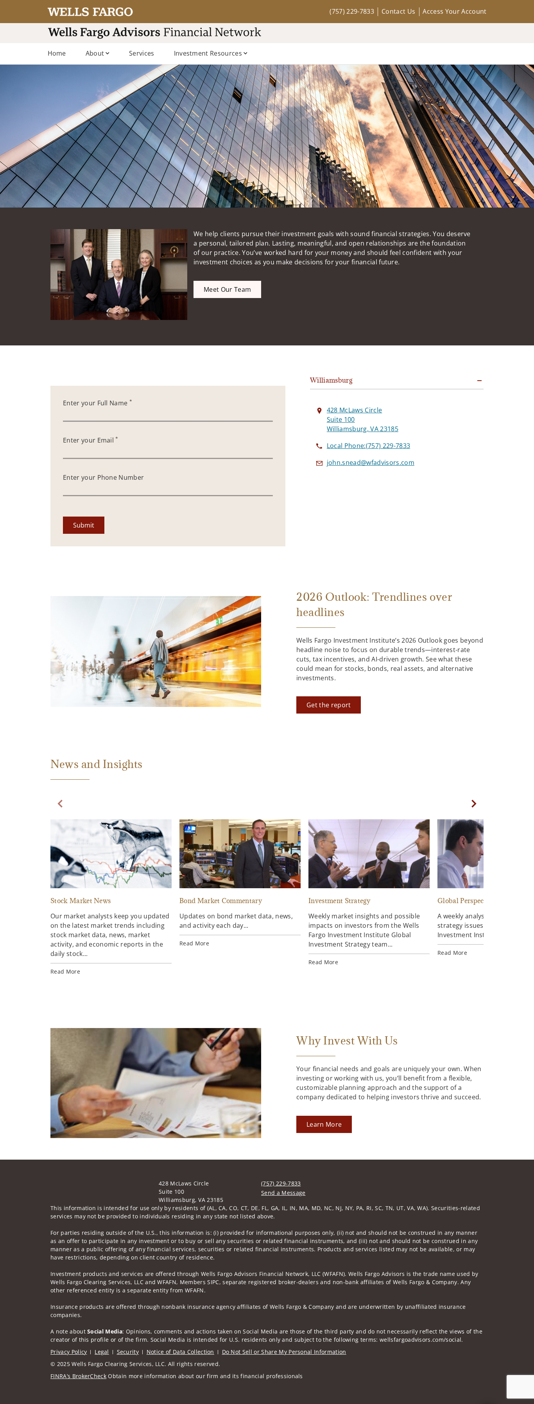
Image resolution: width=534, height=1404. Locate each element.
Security (128, 1351)
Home (57, 53)
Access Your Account (454, 11)
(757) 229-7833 (352, 11)
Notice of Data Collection (180, 1351)
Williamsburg (331, 380)
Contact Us (398, 11)
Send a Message (283, 1192)
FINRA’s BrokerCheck (78, 1376)
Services (141, 53)
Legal (102, 1351)
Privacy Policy (68, 1351)
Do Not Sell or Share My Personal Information (284, 1351)
